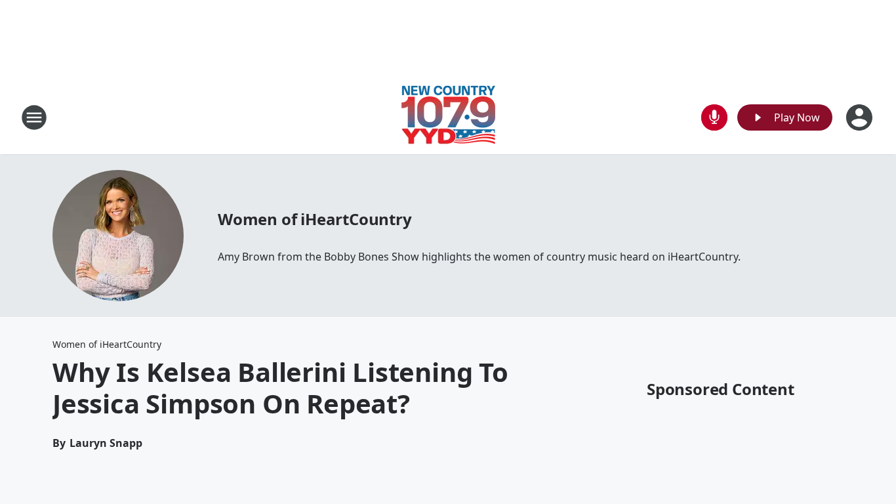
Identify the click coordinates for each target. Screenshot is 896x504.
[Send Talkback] (714, 117)
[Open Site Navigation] (34, 117)
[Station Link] (448, 117)
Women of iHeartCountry (315, 219)
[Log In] (860, 117)
